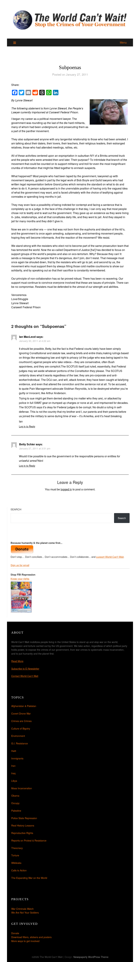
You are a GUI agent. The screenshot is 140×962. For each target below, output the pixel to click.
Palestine (16, 810)
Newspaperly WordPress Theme (90, 957)
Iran (13, 765)
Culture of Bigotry (20, 728)
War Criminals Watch (22, 908)
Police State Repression (24, 818)
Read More (17, 661)
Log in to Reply (27, 426)
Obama (15, 795)
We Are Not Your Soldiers (25, 912)
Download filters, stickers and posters (31, 937)
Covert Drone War (21, 713)
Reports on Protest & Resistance (28, 840)
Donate (15, 933)
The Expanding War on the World (29, 878)
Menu (123, 42)
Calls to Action (19, 870)
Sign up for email (20, 565)
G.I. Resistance (19, 743)
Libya (14, 780)
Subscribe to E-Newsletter (25, 668)
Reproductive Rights (22, 833)
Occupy (15, 803)
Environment (18, 736)
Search (16, 509)
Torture (15, 855)
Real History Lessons (22, 825)
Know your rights (20, 578)
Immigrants (17, 758)
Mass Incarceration (21, 788)
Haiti (13, 751)
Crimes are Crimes (21, 721)
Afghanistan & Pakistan (23, 706)
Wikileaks (16, 863)
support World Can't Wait (110, 556)
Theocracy (17, 848)
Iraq (13, 773)
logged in (66, 489)
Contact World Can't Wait (24, 676)
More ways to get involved (25, 941)
